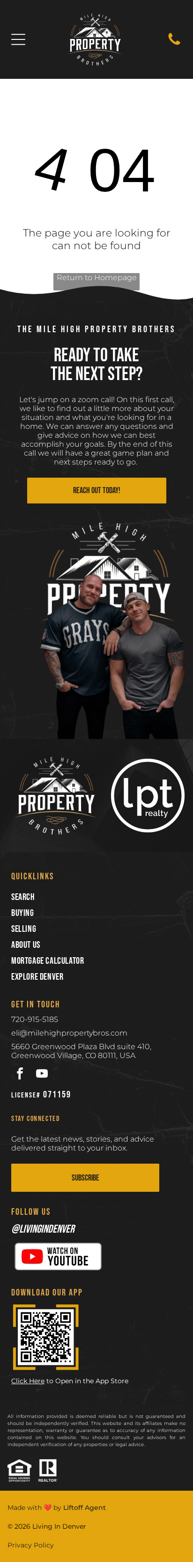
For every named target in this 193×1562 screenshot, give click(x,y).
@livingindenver (42, 1229)
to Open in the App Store (87, 1381)
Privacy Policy (30, 1545)
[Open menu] (18, 39)
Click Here (28, 1381)
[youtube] (42, 1074)
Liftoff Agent (84, 1507)
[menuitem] (96, 897)
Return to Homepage (97, 277)
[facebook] (20, 1074)
